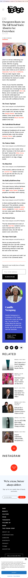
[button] (26, 559)
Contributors (8, 535)
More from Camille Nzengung (11, 336)
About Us (6, 532)
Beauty (5, 511)
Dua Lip (22, 91)
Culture (5, 514)
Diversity (6, 540)
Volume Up (6, 522)
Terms (4, 546)
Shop (4, 525)
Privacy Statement (16, 576)
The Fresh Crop (8, 528)
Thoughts (6, 520)
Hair (4, 18)
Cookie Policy (10, 576)
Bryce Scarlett (19, 117)
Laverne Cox (8, 172)
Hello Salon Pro (14, 556)
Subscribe (10, 277)
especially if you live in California (12, 72)
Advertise (6, 549)
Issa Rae (11, 226)
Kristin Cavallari (19, 209)
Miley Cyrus (20, 153)
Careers (5, 538)
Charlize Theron (7, 136)
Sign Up (22, 497)
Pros (4, 517)
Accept (14, 572)
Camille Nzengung (7, 38)
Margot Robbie (9, 113)
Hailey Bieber (13, 190)
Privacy (5, 543)
